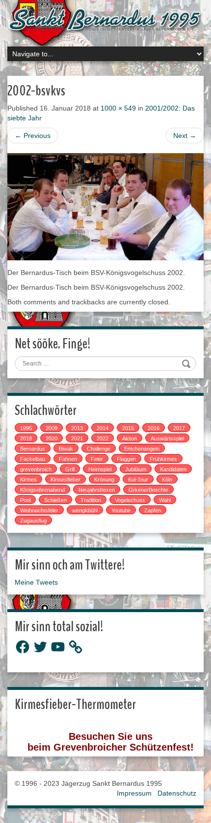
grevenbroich (36, 469)
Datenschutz (177, 793)
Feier (97, 459)
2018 (26, 438)
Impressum (134, 793)
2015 (128, 428)
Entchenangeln (141, 449)
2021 (77, 438)
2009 (51, 428)
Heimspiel (99, 469)
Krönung (104, 479)
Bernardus (32, 449)
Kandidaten (173, 469)
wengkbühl (85, 510)
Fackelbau (32, 459)
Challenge (98, 449)
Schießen (55, 500)
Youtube (121, 510)
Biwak (66, 449)
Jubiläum (135, 469)
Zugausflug (33, 521)
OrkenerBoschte (148, 490)
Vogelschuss (130, 500)
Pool (25, 500)
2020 (51, 438)
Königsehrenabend (42, 490)
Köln (167, 479)
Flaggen (126, 459)
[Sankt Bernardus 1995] (105, 20)
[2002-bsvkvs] (105, 206)
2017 (179, 428)
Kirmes (28, 479)
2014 (102, 428)
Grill (70, 469)
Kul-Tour (138, 479)
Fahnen (68, 459)
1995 (26, 428)
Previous (33, 135)
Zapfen (152, 510)
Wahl (165, 500)
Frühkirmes (163, 459)
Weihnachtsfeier (39, 510)
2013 (77, 428)
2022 (102, 438)
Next (184, 135)
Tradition (90, 500)
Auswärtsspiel (167, 438)
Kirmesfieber (65, 479)
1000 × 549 (118, 108)
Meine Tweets (36, 582)
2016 (153, 428)
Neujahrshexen (97, 490)
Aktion (129, 438)
